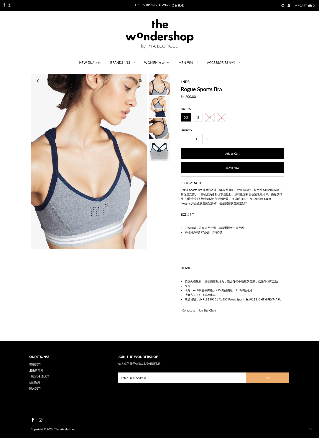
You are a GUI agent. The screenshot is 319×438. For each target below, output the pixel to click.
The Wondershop (64, 429)
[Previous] (38, 80)
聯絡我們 (35, 364)
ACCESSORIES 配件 (221, 62)
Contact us (188, 310)
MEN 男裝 (186, 62)
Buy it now (232, 167)
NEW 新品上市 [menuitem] (90, 62)
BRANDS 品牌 (120, 62)
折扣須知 (35, 382)
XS (186, 117)
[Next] (48, 80)
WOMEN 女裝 (154, 62)
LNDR (185, 82)
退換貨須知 (36, 370)
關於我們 (35, 388)
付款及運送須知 (39, 376)
